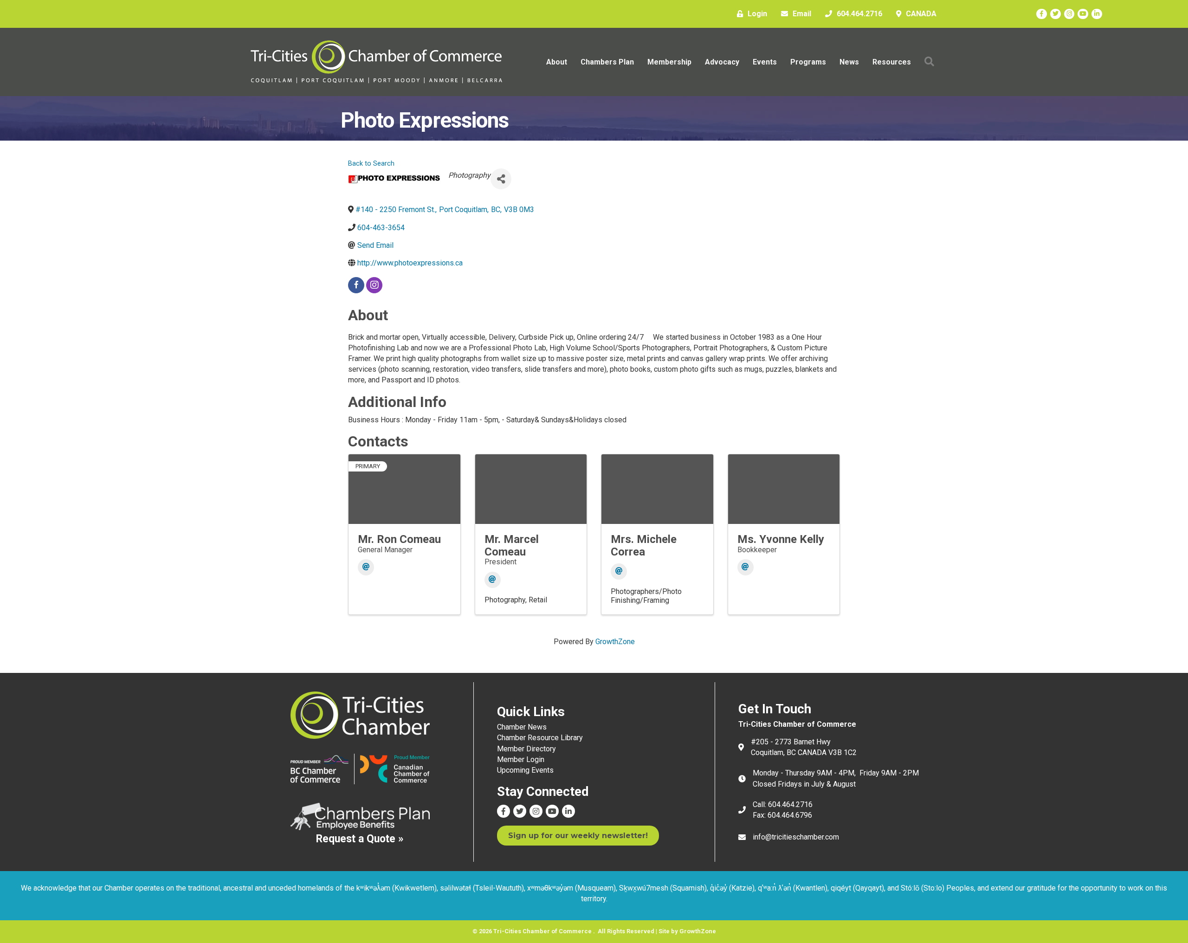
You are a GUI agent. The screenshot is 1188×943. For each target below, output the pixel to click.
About (556, 62)
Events (765, 62)
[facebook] (356, 285)
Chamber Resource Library (540, 737)
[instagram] (374, 285)
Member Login (520, 759)
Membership (669, 62)
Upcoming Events (525, 770)
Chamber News (522, 727)
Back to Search (371, 164)
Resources (891, 62)
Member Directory (526, 748)
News (849, 62)
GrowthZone (615, 641)
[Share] (501, 178)
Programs (808, 62)
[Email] (366, 567)
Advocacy (722, 62)
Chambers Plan (607, 62)
